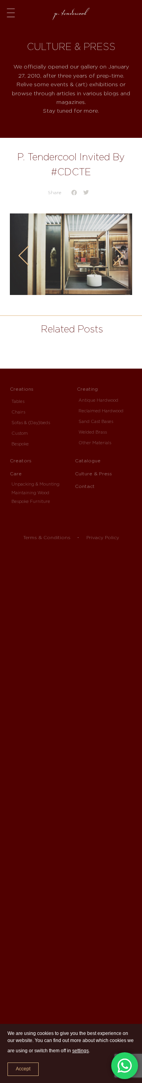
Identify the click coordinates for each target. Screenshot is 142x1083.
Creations (22, 389)
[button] (74, 193)
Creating (87, 389)
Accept (23, 1069)
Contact (85, 486)
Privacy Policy (102, 537)
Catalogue (88, 461)
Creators (21, 461)
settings (80, 1050)
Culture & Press (93, 474)
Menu (11, 12)
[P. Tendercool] (71, 11)
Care (16, 474)
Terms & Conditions (47, 537)
